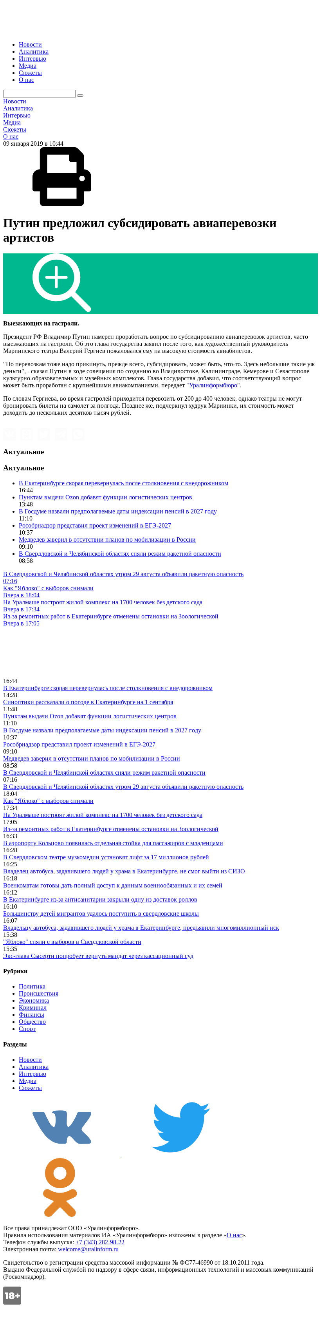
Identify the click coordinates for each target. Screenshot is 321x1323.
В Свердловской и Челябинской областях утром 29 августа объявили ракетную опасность (123, 786)
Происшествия (38, 993)
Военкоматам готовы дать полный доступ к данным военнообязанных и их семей (112, 885)
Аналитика (34, 51)
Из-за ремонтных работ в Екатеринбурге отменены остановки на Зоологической (110, 829)
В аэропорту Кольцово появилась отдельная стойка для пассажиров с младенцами (113, 843)
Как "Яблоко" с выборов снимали (48, 800)
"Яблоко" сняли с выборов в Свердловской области (72, 941)
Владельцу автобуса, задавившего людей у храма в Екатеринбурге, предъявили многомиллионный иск (141, 927)
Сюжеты (30, 72)
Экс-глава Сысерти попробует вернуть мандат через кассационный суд (98, 955)
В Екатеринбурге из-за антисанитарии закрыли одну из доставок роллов (100, 899)
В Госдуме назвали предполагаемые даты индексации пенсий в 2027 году (118, 511)
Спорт (27, 1028)
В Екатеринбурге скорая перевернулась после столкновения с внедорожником (123, 483)
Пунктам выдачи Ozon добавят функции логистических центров (105, 497)
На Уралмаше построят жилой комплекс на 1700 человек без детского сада (102, 815)
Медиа (27, 65)
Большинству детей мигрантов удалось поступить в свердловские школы (101, 913)
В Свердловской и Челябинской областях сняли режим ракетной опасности (120, 553)
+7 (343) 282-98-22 (100, 1242)
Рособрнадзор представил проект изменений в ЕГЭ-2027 (95, 525)
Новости (30, 44)
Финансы (31, 1014)
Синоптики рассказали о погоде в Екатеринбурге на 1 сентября (88, 702)
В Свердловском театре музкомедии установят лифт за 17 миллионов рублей (106, 857)
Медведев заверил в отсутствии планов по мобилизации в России (107, 539)
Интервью (32, 58)
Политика (32, 986)
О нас (26, 79)
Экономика (34, 1000)
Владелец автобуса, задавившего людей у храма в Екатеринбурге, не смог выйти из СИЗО (124, 871)
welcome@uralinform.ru (88, 1249)
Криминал (33, 1007)
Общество (32, 1021)
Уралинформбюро (213, 385)
